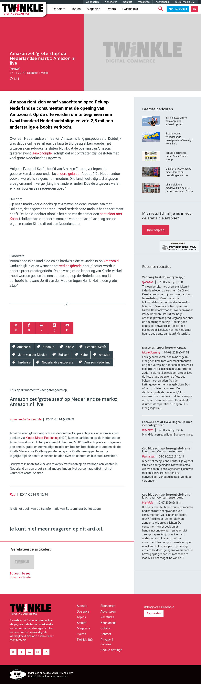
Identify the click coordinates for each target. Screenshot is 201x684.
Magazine (93, 9)
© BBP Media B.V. (185, 1)
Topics (76, 9)
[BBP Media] (17, 675)
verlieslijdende (70, 266)
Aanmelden (153, 613)
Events (111, 9)
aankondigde (42, 153)
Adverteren (111, 1)
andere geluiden (69, 174)
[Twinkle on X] (13, 652)
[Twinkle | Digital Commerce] (23, 9)
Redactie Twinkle (37, 72)
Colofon (105, 628)
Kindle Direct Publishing (42, 438)
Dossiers (59, 9)
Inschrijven (155, 230)
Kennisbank (162, 1)
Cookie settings (111, 650)
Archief (82, 623)
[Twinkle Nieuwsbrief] (178, 9)
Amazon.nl (111, 261)
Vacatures (144, 1)
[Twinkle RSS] (46, 652)
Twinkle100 (130, 9)
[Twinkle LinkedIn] (194, 9)
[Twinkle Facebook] (21, 652)
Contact (127, 1)
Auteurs (82, 606)
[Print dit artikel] (67, 328)
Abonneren (92, 1)
